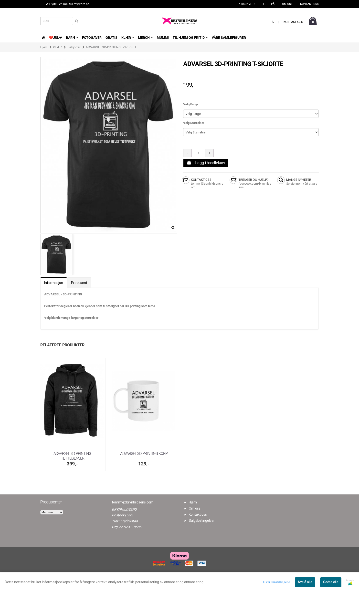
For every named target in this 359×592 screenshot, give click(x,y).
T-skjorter (73, 47)
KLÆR (126, 38)
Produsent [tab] (79, 283)
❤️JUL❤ (55, 38)
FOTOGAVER (92, 38)
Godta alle (330, 582)
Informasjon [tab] (53, 283)
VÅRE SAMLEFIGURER (229, 38)
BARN (71, 38)
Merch (144, 38)
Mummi (163, 38)
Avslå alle (305, 582)
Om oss (287, 4)
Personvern (246, 4)
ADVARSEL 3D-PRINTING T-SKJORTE (111, 47)
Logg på (269, 4)
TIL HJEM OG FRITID (189, 38)
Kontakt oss (309, 4)
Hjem (44, 47)
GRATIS (111, 38)
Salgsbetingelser (202, 520)
